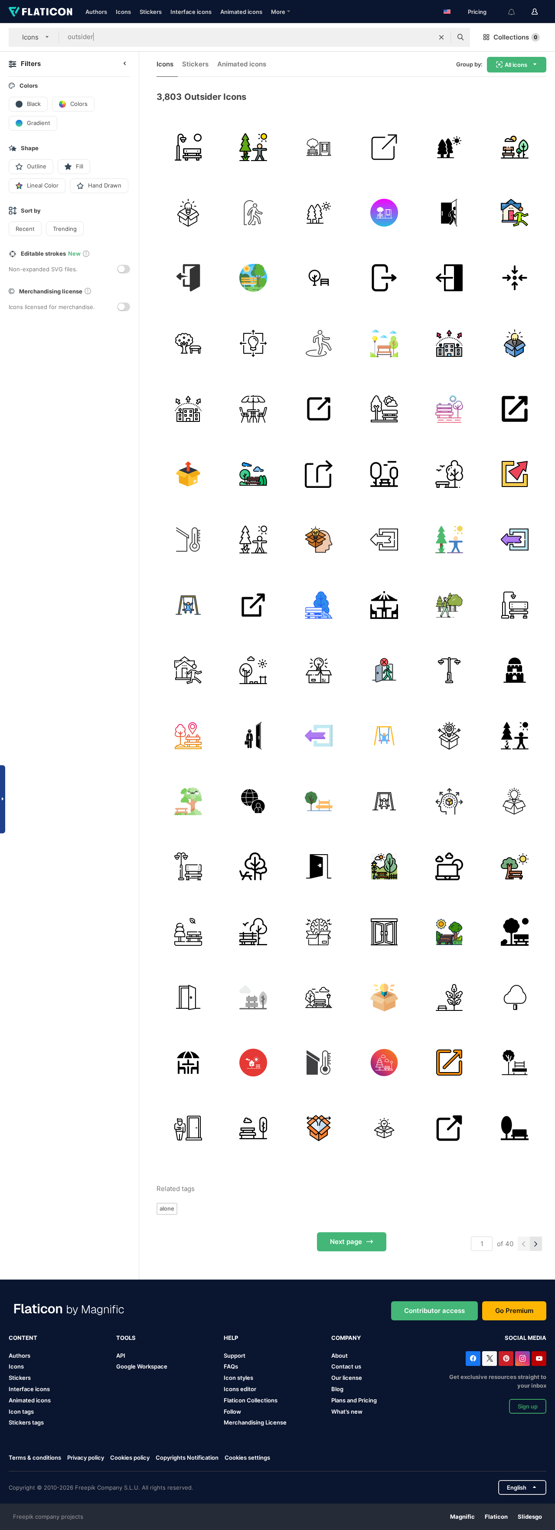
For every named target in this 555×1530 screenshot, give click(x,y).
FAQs (231, 1366)
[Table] (384, 605)
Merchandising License (255, 1422)
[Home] (384, 670)
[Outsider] (253, 801)
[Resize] (384, 147)
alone (167, 1208)
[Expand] (253, 605)
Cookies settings (247, 1457)
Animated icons (241, 11)
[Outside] (449, 278)
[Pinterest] (506, 1358)
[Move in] (514, 278)
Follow (232, 1411)
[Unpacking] (188, 474)
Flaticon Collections (251, 1400)
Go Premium (514, 1310)
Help (231, 1337)
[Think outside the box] (188, 212)
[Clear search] (441, 37)
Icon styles (238, 1377)
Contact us (346, 1366)
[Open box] (318, 1128)
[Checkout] (188, 278)
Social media (525, 1337)
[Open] (318, 409)
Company (346, 1337)
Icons (123, 11)
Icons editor (240, 1388)
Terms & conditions (35, 1457)
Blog (337, 1388)
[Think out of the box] (318, 670)
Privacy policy (85, 1457)
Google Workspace (141, 1366)
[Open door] (384, 932)
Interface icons (191, 11)
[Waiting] (188, 1128)
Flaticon (496, 1516)
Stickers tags (26, 1422)
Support (234, 1355)
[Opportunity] (253, 212)
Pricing (477, 11)
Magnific (462, 1516)
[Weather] (188, 539)
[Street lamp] (449, 670)
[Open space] (318, 605)
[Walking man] (449, 605)
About (339, 1355)
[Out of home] (514, 212)
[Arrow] (318, 474)
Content (23, 1337)
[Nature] (449, 147)
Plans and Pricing (354, 1400)
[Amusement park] (253, 670)
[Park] (188, 147)
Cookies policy (130, 1457)
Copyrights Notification (187, 1457)
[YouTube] (539, 1358)
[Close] (384, 278)
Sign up (528, 1406)
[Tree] (449, 997)
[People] (253, 735)
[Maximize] (514, 474)
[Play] (188, 605)
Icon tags (21, 1411)
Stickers (151, 11)
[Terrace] (188, 1062)
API (120, 1355)
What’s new (346, 1411)
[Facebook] (473, 1358)
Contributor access (434, 1310)
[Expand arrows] (514, 409)
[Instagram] (522, 1358)
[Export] (449, 343)
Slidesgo (530, 1516)
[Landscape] (253, 147)
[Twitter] (489, 1358)
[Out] (318, 343)
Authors (96, 11)
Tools (126, 1337)
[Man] (449, 212)
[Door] (318, 866)
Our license (346, 1377)
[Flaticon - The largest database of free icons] (40, 11)
